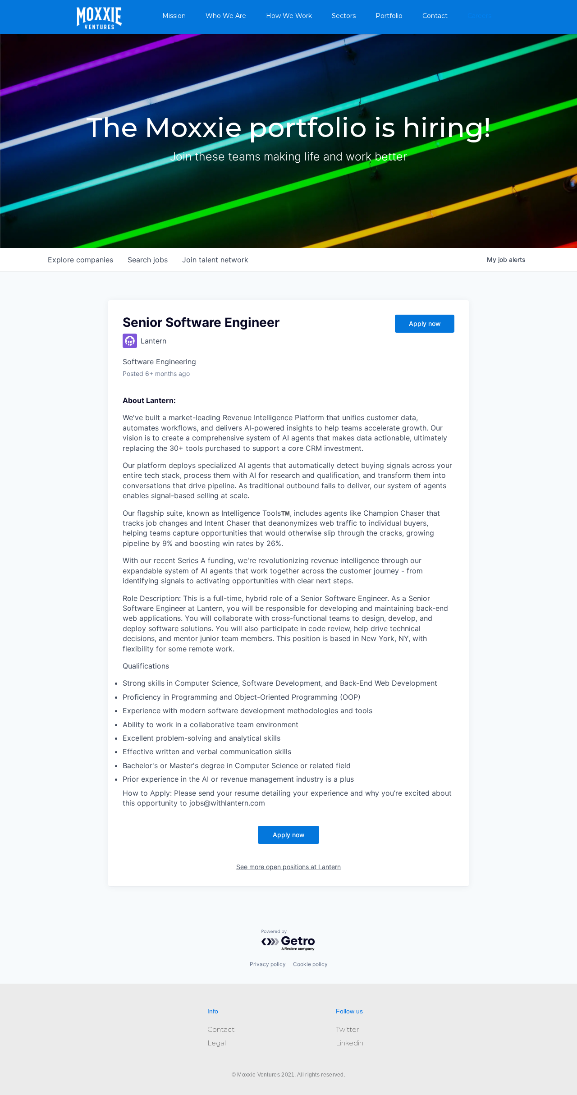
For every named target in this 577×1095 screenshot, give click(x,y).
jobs (148, 259)
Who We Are (226, 16)
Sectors (344, 16)
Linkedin (349, 1043)
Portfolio (389, 16)
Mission (174, 16)
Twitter (347, 1029)
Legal (216, 1043)
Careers (479, 16)
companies (80, 259)
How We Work (289, 16)
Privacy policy (268, 964)
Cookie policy (310, 964)
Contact (435, 16)
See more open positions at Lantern (288, 867)
